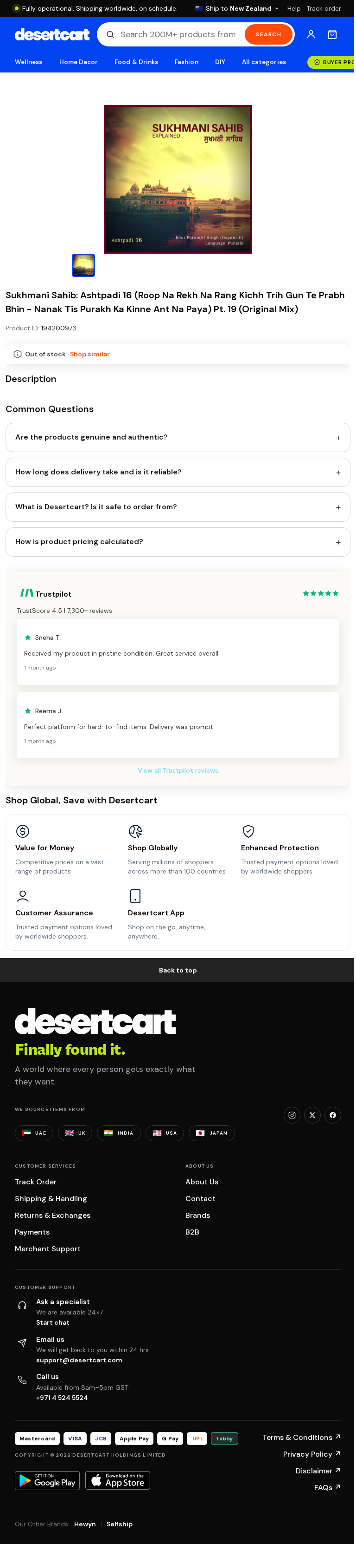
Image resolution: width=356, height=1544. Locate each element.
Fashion (186, 62)
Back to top (178, 970)
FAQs (327, 1487)
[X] (312, 1115)
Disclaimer (318, 1471)
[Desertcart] (52, 34)
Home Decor (78, 62)
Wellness (29, 62)
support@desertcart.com (79, 1360)
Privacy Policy (312, 1454)
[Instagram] (292, 1115)
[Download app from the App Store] (117, 1480)
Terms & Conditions (301, 1437)
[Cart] (332, 34)
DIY (220, 62)
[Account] (311, 34)
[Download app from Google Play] (47, 1480)
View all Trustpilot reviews (178, 770)
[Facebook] (332, 1115)
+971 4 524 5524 (62, 1397)
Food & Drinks (136, 62)
